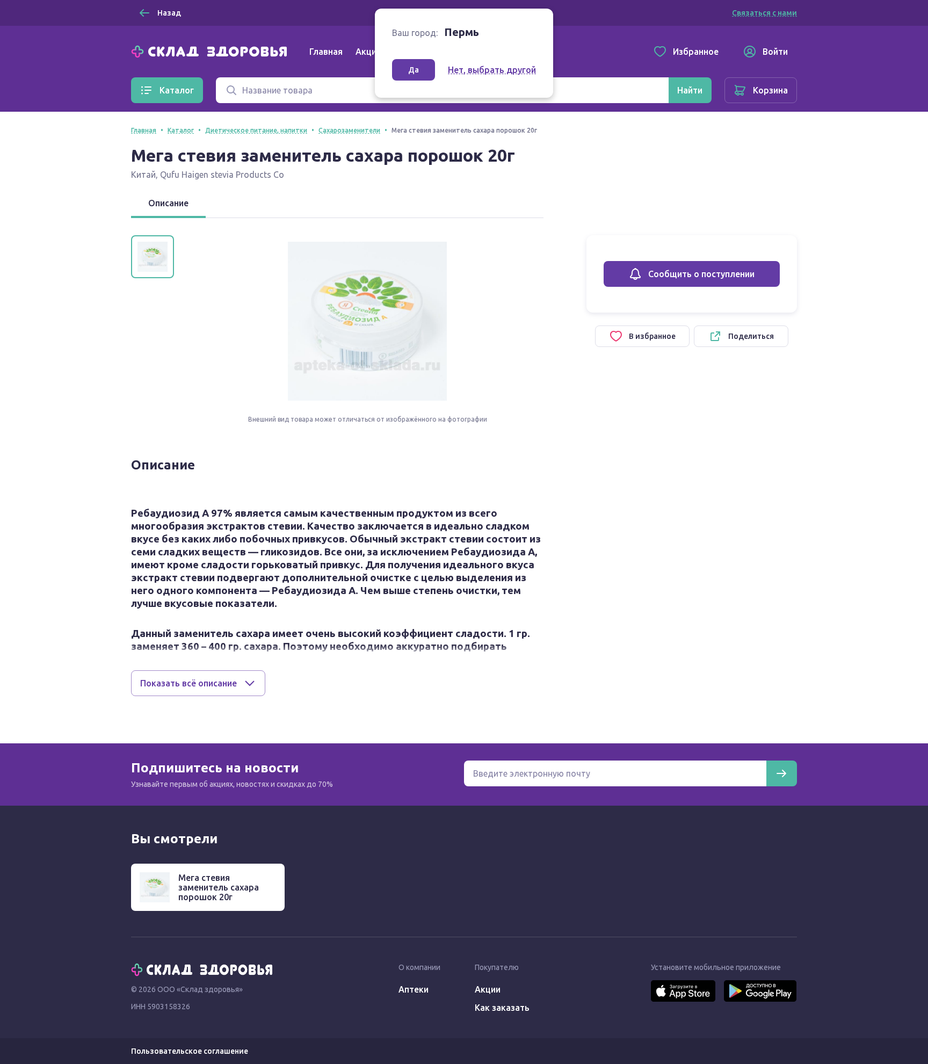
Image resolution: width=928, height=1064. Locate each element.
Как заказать (502, 1007)
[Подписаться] (781, 773)
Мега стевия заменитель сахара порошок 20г (218, 887)
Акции (368, 51)
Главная (326, 51)
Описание (168, 203)
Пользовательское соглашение (189, 1051)
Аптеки (413, 989)
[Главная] (211, 50)
